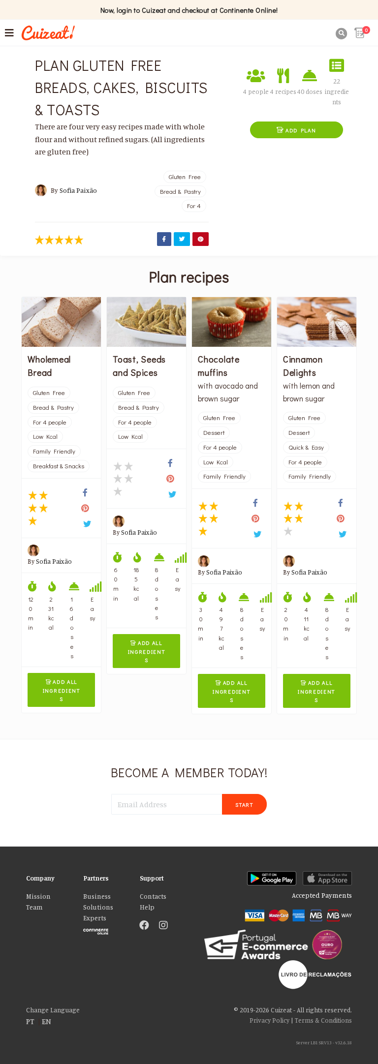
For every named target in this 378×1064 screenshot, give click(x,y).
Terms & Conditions (323, 1020)
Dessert (213, 432)
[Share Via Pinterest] (200, 239)
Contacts (153, 896)
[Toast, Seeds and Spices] (146, 322)
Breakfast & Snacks (58, 466)
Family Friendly (54, 451)
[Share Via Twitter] (182, 239)
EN (46, 1021)
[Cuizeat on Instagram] (163, 926)
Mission (38, 896)
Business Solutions (98, 901)
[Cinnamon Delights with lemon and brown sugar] (316, 322)
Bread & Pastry (180, 191)
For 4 (194, 206)
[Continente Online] (104, 929)
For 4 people (49, 422)
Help (147, 907)
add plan (296, 130)
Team (34, 907)
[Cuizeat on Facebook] (144, 926)
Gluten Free (185, 177)
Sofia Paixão (78, 190)
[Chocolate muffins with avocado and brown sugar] (231, 322)
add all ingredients (61, 690)
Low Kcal (45, 436)
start (244, 804)
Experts (94, 918)
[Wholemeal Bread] (61, 322)
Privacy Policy (269, 1020)
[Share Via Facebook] (164, 239)
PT (30, 1021)
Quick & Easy (306, 447)
